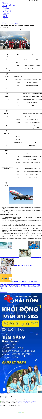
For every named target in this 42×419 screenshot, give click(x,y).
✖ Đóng (27, 207)
